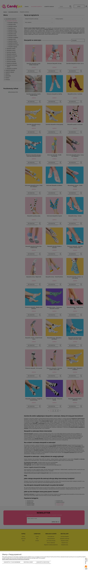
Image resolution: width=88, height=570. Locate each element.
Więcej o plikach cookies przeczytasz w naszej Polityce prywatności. (15, 559)
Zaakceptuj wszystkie (43, 562)
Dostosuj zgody (28, 562)
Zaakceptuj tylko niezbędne (12, 562)
